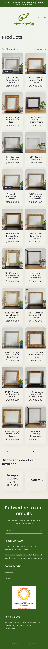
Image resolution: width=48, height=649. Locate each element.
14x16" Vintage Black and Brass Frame (36, 394)
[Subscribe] (40, 531)
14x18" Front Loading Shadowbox (35, 433)
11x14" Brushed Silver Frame (12, 158)
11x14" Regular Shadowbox (35, 158)
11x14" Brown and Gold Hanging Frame (35, 119)
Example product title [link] (12, 478)
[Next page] (40, 451)
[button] (3, 18)
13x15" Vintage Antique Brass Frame (36, 354)
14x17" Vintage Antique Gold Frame (12, 433)
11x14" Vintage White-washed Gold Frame (12, 275)
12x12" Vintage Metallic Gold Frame (12, 315)
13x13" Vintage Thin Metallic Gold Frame (12, 354)
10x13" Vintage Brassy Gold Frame (36, 80)
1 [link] (7, 451)
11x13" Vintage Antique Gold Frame (12, 119)
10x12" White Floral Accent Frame (12, 80)
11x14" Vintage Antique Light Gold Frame (36, 196)
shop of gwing (20, 643)
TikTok (7, 578)
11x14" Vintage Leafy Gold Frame (36, 236)
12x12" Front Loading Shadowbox (35, 275)
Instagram (9, 573)
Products (34, 480)
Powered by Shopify (30, 643)
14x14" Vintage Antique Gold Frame (12, 394)
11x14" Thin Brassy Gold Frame (12, 196)
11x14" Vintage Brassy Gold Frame (12, 236)
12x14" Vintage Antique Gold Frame (36, 315)
